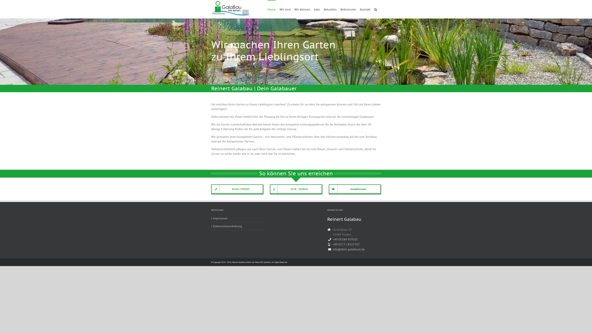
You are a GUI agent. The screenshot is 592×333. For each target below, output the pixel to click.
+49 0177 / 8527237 (346, 244)
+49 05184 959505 (345, 239)
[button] (375, 9)
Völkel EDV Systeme (263, 262)
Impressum (220, 218)
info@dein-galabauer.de (349, 249)
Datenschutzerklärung (227, 226)
